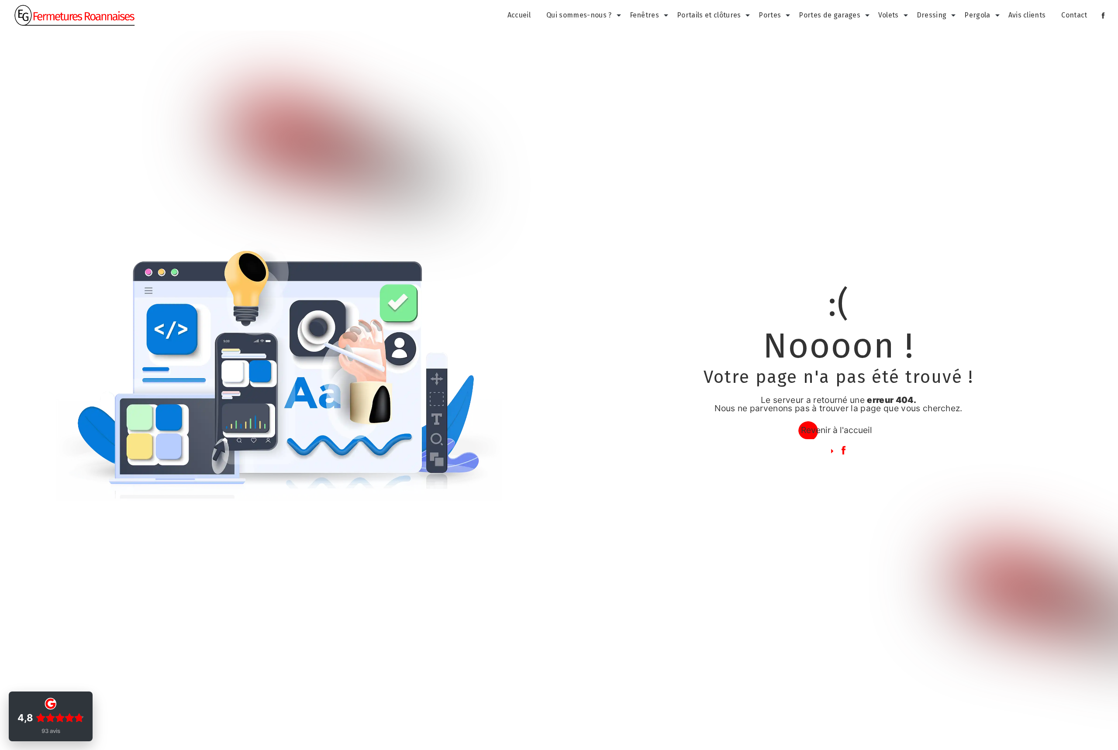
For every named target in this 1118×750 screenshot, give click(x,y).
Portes (770, 15)
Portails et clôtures (709, 15)
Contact (1074, 15)
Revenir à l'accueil (836, 430)
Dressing (932, 15)
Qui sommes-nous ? (578, 15)
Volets (888, 15)
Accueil (519, 15)
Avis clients (1027, 15)
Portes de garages (829, 15)
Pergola (977, 15)
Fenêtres (644, 15)
